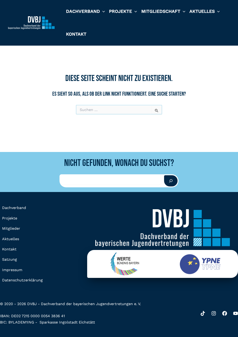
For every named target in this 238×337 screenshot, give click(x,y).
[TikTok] (202, 313)
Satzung (9, 259)
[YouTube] (235, 313)
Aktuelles (202, 11)
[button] (102, 11)
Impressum (12, 270)
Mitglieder (11, 228)
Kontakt (76, 34)
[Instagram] (213, 313)
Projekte (120, 11)
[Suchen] (171, 180)
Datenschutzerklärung (22, 280)
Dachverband (83, 11)
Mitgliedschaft (160, 11)
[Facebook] (224, 313)
